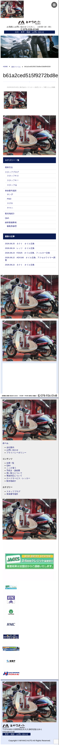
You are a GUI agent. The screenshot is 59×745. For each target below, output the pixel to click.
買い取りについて (14, 473)
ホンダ (10, 194)
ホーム (5, 443)
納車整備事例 (11, 222)
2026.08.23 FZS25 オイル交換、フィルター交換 (27, 253)
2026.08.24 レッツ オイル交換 (19, 248)
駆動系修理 (12, 226)
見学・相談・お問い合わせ (16, 734)
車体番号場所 (11, 191)
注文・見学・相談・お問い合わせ (29, 32)
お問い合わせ (12, 450)
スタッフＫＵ (13, 176)
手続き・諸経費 (13, 470)
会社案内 (10, 447)
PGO (9, 199)
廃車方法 (9, 167)
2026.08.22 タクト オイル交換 (19, 265)
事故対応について (14, 476)
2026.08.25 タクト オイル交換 (19, 243)
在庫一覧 (10, 463)
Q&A (7, 218)
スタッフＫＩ (13, 180)
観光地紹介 (10, 213)
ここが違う (11, 468)
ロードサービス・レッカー (18, 478)
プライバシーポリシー (16, 453)
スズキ (10, 203)
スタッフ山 (12, 185)
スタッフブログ (12, 172)
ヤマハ (10, 208)
